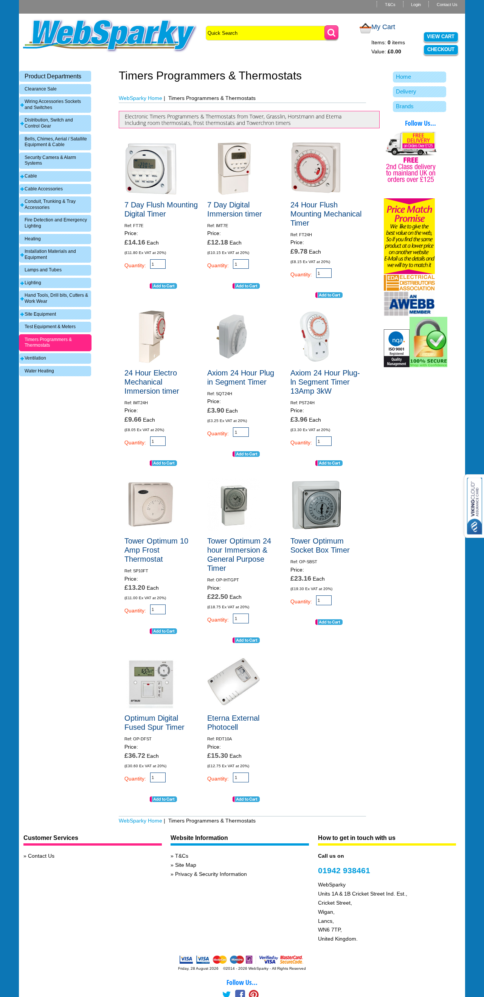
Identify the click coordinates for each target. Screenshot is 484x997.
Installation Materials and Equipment (50, 254)
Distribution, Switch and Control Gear (49, 123)
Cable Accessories (44, 189)
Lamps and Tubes (43, 270)
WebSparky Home (140, 98)
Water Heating (39, 371)
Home (403, 76)
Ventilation (35, 358)
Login (416, 4)
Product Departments (53, 76)
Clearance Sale (41, 89)
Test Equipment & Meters (50, 326)
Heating (33, 238)
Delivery (406, 91)
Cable (31, 176)
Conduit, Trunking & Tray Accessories (50, 204)
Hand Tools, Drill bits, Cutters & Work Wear (56, 298)
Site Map (185, 865)
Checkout (441, 49)
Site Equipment (40, 314)
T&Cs (390, 4)
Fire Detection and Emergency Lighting (56, 223)
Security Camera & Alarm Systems (50, 160)
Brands (405, 106)
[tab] (55, 76)
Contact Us (447, 4)
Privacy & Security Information (211, 874)
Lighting (33, 282)
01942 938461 (344, 870)
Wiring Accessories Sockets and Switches (53, 104)
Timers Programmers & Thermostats (48, 342)
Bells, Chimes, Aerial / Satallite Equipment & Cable (56, 142)
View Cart (441, 36)
